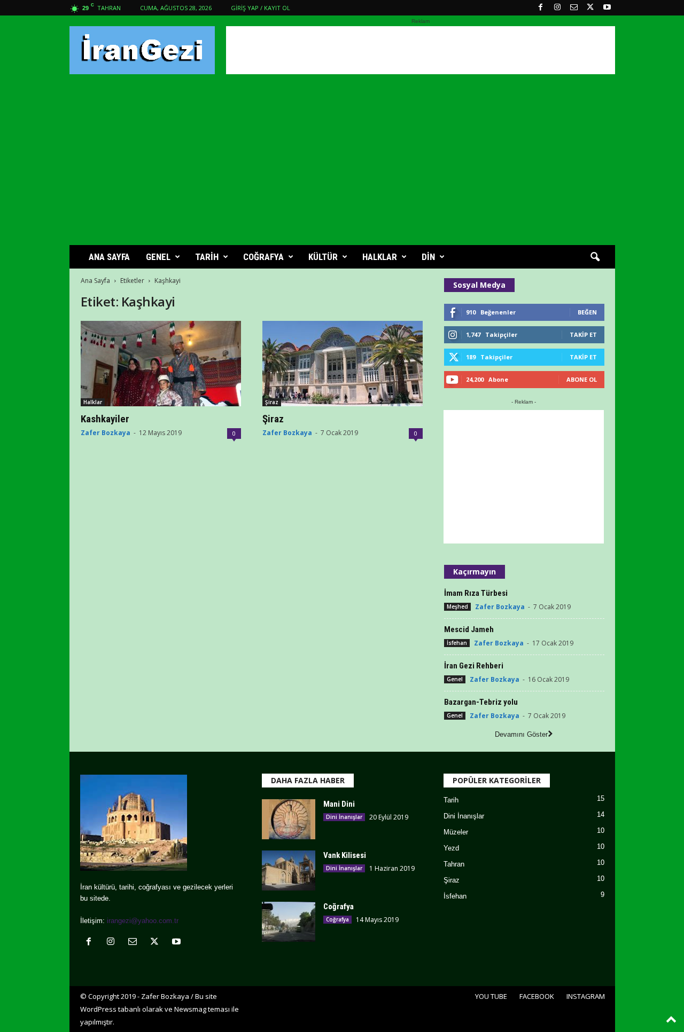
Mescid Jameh (469, 629)
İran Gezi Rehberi (473, 666)
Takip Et (583, 334)
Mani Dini (339, 804)
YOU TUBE (491, 996)
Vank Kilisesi (344, 855)
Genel (455, 679)
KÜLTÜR (323, 256)
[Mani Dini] (288, 819)
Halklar (92, 402)
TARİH (207, 256)
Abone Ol (581, 379)
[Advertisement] (420, 50)
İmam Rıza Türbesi (476, 593)
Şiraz (271, 402)
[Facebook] (540, 7)
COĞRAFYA (263, 256)
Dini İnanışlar (344, 817)
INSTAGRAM (585, 996)
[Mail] (574, 7)
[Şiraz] (342, 363)
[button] (595, 257)
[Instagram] (557, 7)
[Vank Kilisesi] (288, 870)
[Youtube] (607, 7)
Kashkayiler (105, 419)
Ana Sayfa (95, 280)
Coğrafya (338, 906)
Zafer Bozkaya (105, 432)
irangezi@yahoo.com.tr (142, 921)
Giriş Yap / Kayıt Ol (260, 8)
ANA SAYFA (109, 256)
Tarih (451, 800)
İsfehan (457, 643)
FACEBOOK (536, 996)
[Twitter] (590, 7)
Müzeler (456, 832)
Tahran (454, 864)
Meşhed (457, 606)
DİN (428, 256)
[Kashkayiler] (161, 363)
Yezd (451, 848)
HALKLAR (379, 256)
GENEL (158, 256)
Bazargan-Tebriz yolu (481, 702)
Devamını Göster (521, 734)
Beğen (587, 312)
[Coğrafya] (288, 922)
